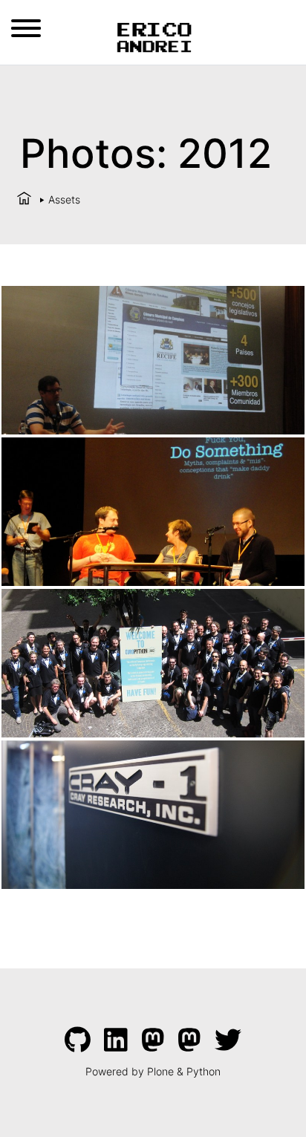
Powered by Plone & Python (153, 1071)
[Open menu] (26, 28)
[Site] (153, 35)
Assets (64, 199)
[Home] (24, 199)
